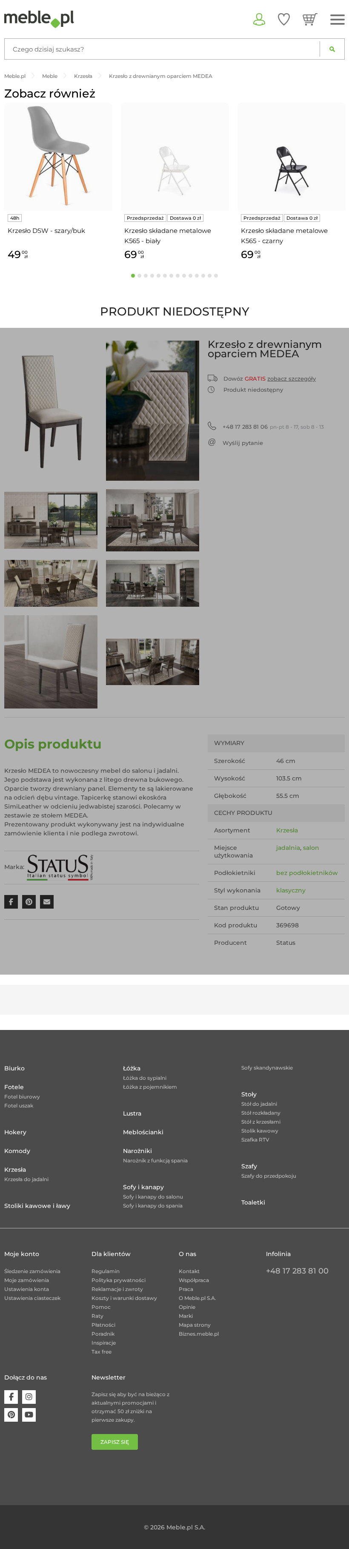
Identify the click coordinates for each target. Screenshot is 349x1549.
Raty (97, 1316)
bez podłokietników (307, 873)
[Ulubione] (284, 19)
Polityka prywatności (119, 1280)
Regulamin (106, 1271)
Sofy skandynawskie (267, 1067)
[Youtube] (29, 1415)
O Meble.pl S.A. (197, 1298)
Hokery (15, 1132)
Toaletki (253, 1202)
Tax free (102, 1351)
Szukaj (332, 49)
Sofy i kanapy (143, 1187)
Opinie (187, 1307)
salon (311, 848)
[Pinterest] (11, 1415)
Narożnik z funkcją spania (155, 1160)
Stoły (249, 1094)
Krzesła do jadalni (26, 1179)
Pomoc (101, 1307)
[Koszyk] (310, 19)
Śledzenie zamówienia (32, 1271)
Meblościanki (143, 1132)
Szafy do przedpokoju (268, 1176)
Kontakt (189, 1271)
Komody (17, 1151)
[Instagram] (29, 1397)
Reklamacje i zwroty (117, 1289)
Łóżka (131, 1068)
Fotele (14, 1087)
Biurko (14, 1068)
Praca (186, 1289)
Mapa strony (195, 1325)
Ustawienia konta (26, 1289)
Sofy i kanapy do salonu (153, 1196)
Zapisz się (114, 1442)
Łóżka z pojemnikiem (150, 1087)
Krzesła (287, 830)
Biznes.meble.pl (199, 1334)
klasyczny (291, 890)
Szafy (249, 1166)
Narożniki (137, 1151)
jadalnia (288, 848)
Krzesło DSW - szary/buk (46, 231)
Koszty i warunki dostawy (124, 1298)
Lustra (132, 1113)
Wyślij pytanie (243, 442)
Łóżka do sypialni (144, 1078)
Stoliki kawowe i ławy (37, 1206)
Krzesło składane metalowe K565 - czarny (284, 236)
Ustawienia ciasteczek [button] (32, 1298)
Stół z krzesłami (260, 1122)
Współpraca (194, 1280)
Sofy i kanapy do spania (153, 1205)
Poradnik (103, 1334)
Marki (186, 1316)
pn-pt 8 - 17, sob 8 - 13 (273, 426)
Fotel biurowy (22, 1096)
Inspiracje (104, 1343)
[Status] (60, 867)
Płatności (103, 1325)
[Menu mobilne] (337, 19)
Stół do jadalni (259, 1104)
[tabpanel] (58, 183)
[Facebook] (11, 1397)
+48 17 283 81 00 (297, 1271)
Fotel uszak (18, 1105)
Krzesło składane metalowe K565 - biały (167, 236)
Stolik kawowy (259, 1130)
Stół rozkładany (260, 1113)
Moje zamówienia (26, 1280)
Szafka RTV (255, 1139)
